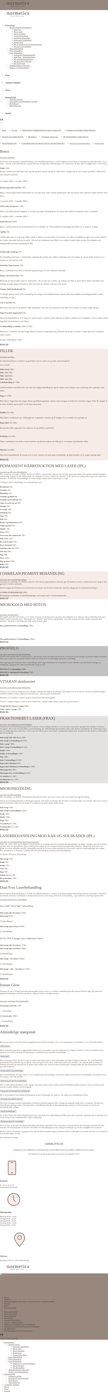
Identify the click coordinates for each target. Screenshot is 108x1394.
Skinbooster (17, 1353)
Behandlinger (9, 1343)
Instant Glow (18, 42)
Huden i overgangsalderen (19, 68)
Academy (7, 1299)
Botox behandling (11, 1312)
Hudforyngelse (14, 1345)
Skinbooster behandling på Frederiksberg (19, 1324)
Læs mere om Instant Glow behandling (14, 1001)
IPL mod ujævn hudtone (22, 47)
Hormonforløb (10, 97)
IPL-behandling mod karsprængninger (28, 45)
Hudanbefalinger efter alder (19, 66)
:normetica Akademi (12, 83)
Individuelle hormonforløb (18, 1378)
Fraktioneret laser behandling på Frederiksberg (21, 1327)
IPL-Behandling (19, 1368)
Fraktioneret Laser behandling (24, 1364)
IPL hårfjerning (19, 64)
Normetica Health (16, 99)
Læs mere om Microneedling (10, 795)
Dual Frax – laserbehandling (24, 57)
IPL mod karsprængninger (23, 59)
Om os (7, 90)
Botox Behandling (16, 49)
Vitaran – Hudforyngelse (13, 1322)
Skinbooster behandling (23, 40)
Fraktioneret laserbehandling (24, 55)
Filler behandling (15, 51)
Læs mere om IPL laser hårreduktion (13, 472)
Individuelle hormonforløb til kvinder (23, 102)
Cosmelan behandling (21, 1347)
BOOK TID (4, 344)
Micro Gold (18, 32)
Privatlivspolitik (10, 1308)
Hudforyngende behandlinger (20, 28)
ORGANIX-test (15, 106)
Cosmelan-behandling (22, 38)
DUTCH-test (14, 104)
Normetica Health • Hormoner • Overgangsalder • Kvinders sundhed (29, 1302)
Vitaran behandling (21, 36)
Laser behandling (15, 53)
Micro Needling (20, 34)
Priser (7, 75)
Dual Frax (17, 30)
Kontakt (8, 113)
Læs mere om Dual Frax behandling (13, 900)
